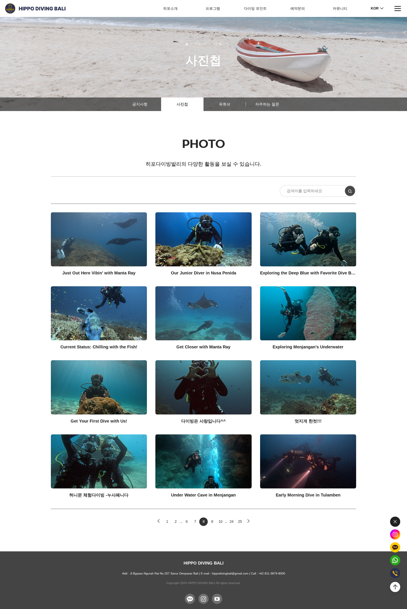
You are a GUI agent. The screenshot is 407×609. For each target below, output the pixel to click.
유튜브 (224, 104)
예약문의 (297, 9)
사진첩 (182, 104)
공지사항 (140, 104)
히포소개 (170, 9)
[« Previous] (158, 521)
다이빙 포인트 (255, 9)
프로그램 (213, 9)
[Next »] (248, 521)
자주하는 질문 (267, 104)
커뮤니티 (340, 9)
